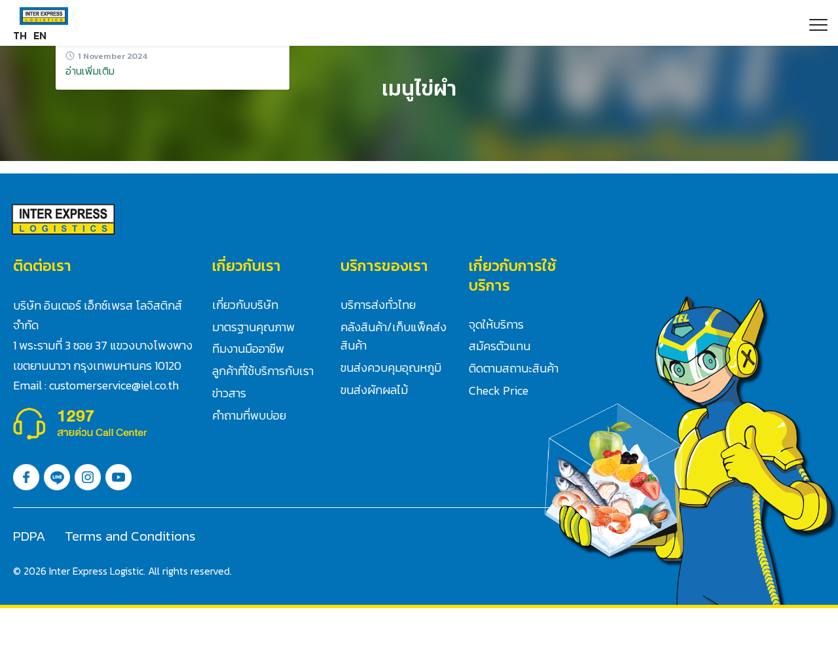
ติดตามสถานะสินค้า (513, 368)
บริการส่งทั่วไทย (378, 305)
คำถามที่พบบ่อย (249, 415)
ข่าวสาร (229, 393)
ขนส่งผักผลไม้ (374, 390)
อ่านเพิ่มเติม (90, 71)
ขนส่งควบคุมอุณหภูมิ (390, 367)
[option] (40, 35)
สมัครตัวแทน (499, 346)
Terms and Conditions (130, 536)
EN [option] (39, 35)
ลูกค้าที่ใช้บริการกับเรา (263, 371)
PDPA (29, 536)
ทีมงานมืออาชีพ (248, 348)
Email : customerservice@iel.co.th (96, 385)
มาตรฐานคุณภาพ (253, 327)
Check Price (498, 390)
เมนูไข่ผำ (419, 88)
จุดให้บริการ (496, 324)
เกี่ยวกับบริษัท (245, 305)
